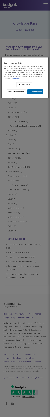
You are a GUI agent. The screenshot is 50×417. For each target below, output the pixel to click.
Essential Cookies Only (16, 92)
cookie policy (16, 78)
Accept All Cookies (35, 92)
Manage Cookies (24, 85)
